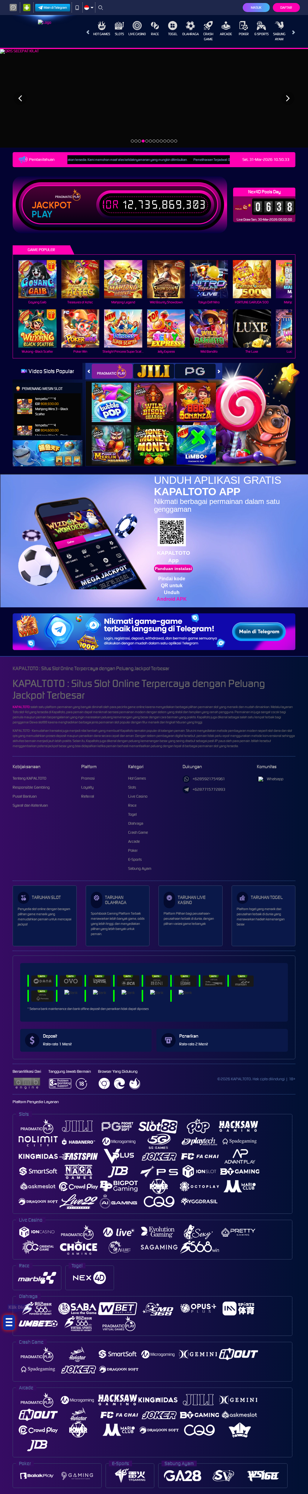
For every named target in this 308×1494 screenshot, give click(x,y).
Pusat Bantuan (25, 796)
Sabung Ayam (279, 36)
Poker (244, 34)
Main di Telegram (55, 7)
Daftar (286, 7)
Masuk (256, 7)
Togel (172, 34)
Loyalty (87, 787)
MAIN (41, 279)
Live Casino (137, 34)
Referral (87, 796)
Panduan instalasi (173, 568)
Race (155, 34)
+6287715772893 (208, 789)
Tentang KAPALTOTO (29, 778)
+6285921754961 (208, 778)
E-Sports (261, 34)
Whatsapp (275, 778)
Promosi (88, 778)
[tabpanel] (154, 98)
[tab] (112, 371)
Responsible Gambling (31, 787)
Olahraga (190, 34)
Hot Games (101, 34)
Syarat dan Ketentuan (30, 805)
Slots (119, 34)
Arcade (226, 34)
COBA (115, 395)
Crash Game (208, 36)
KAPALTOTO (21, 707)
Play (42, 214)
